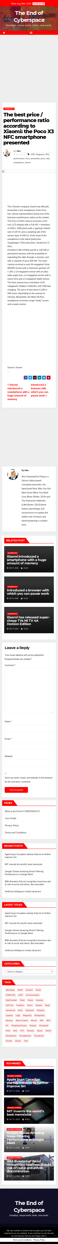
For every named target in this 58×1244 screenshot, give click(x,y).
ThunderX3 (39, 1036)
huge (47, 1005)
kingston (40, 1010)
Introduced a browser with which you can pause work (28, 591)
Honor (30, 1005)
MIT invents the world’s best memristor (23, 864)
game (30, 1000)
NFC (47, 154)
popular (33, 1025)
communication (32, 995)
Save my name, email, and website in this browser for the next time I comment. (28, 780)
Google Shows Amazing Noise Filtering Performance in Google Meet (25, 1138)
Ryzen (39, 1031)
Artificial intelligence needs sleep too (23, 891)
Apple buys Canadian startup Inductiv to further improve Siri (28, 1082)
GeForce (9, 1005)
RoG (15, 1031)
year (26, 1041)
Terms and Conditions (15, 832)
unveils (9, 1041)
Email (8, 739)
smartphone (18, 162)
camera (29, 990)
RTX (22, 1031)
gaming (39, 1000)
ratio (48, 158)
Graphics (20, 1005)
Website (9, 756)
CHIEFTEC (10, 995)
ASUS (20, 990)
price (43, 158)
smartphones (25, 1036)
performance (18, 158)
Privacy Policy (12, 825)
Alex (19, 151)
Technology (9, 108)
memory (9, 1020)
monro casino (22, 1020)
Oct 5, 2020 (14, 1091)
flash (22, 1000)
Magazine (40, 154)
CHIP (32, 154)
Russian (30, 1031)
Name (8, 721)
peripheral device (19, 1025)
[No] (54, 1235)
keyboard (30, 1010)
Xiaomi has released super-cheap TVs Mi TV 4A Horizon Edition (28, 620)
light (18, 1015)
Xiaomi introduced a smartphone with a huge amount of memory (18, 392)
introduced (10, 1010)
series (48, 1031)
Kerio (20, 1010)
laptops (9, 1015)
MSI (41, 1020)
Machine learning (14, 1076)
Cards (38, 990)
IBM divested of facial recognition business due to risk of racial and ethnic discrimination (29, 1166)
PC (7, 1025)
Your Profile (10, 818)
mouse (34, 1020)
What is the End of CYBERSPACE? (22, 811)
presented (35, 158)
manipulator (40, 1015)
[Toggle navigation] (31, 33)
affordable (10, 990)
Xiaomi (28, 162)
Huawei (39, 1005)
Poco (27, 158)
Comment (10, 665)
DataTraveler (11, 1000)
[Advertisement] (29, 72)
